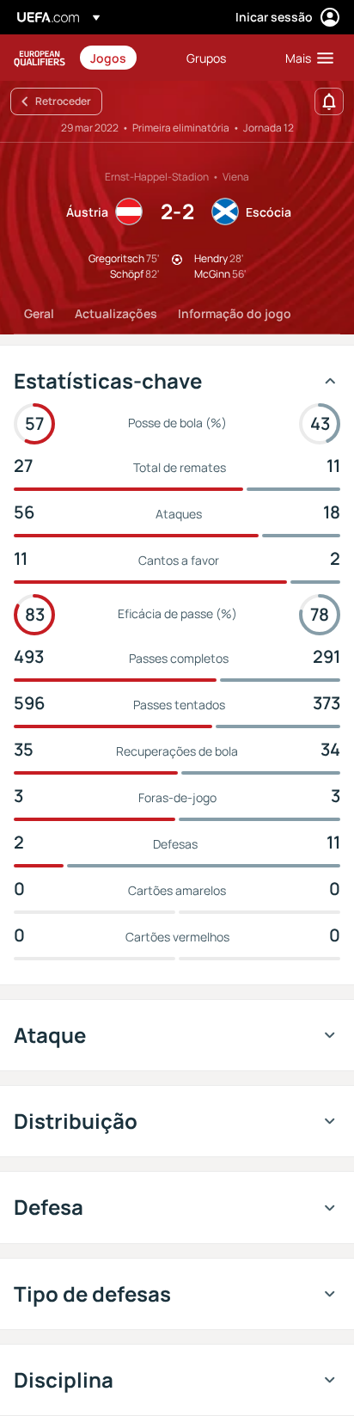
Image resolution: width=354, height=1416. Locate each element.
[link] (108, 57)
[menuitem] (123, 57)
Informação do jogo (234, 313)
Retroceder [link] (63, 101)
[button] (305, 57)
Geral (39, 313)
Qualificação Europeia (39, 58)
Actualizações (116, 313)
